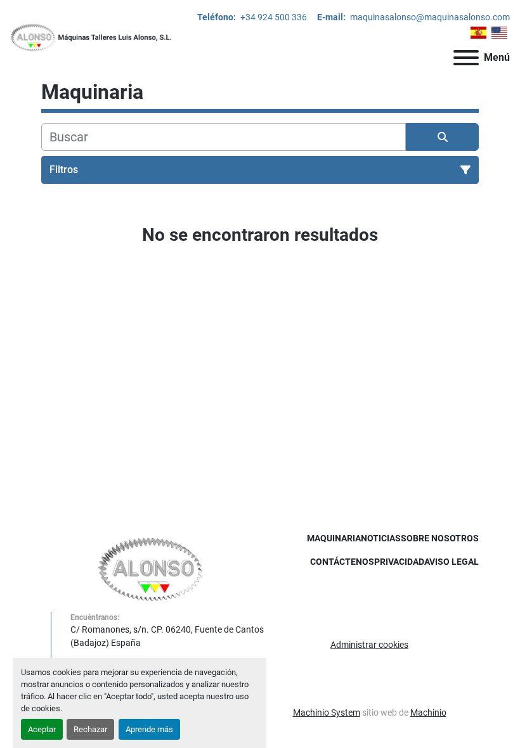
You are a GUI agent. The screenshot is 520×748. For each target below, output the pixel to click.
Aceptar (42, 729)
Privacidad (399, 562)
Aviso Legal (451, 562)
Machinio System (326, 712)
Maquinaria (334, 538)
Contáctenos (342, 562)
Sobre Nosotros (440, 538)
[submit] (442, 137)
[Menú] (466, 57)
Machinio (428, 712)
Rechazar (90, 729)
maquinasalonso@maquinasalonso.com (429, 17)
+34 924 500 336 (272, 17)
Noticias (381, 538)
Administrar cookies (369, 645)
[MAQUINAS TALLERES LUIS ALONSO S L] (151, 569)
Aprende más (149, 729)
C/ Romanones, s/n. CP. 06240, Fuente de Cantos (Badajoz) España (167, 636)
